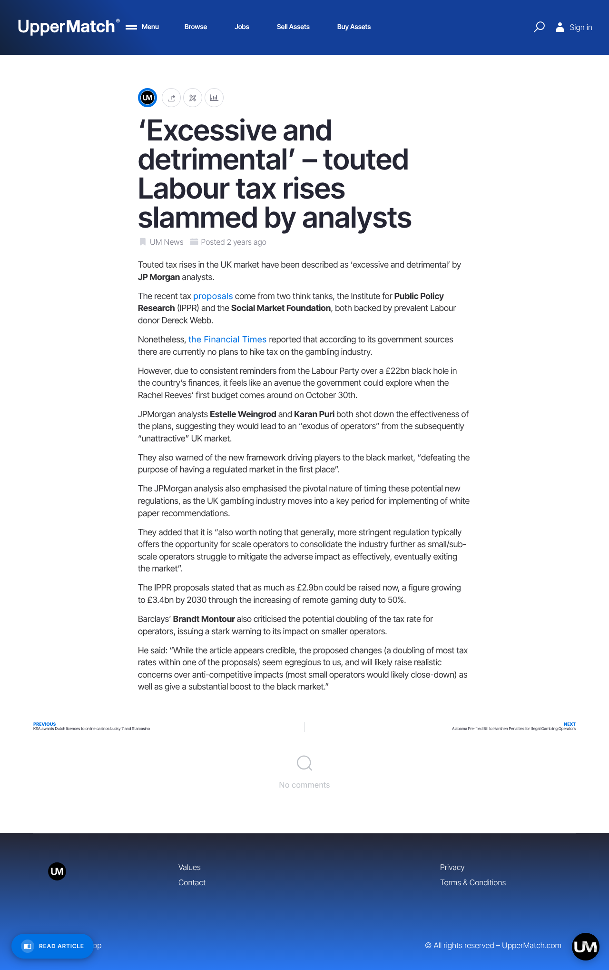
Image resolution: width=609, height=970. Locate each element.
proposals (213, 296)
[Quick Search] (539, 27)
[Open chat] (585, 946)
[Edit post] (192, 98)
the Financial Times (228, 340)
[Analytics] (214, 98)
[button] (171, 98)
